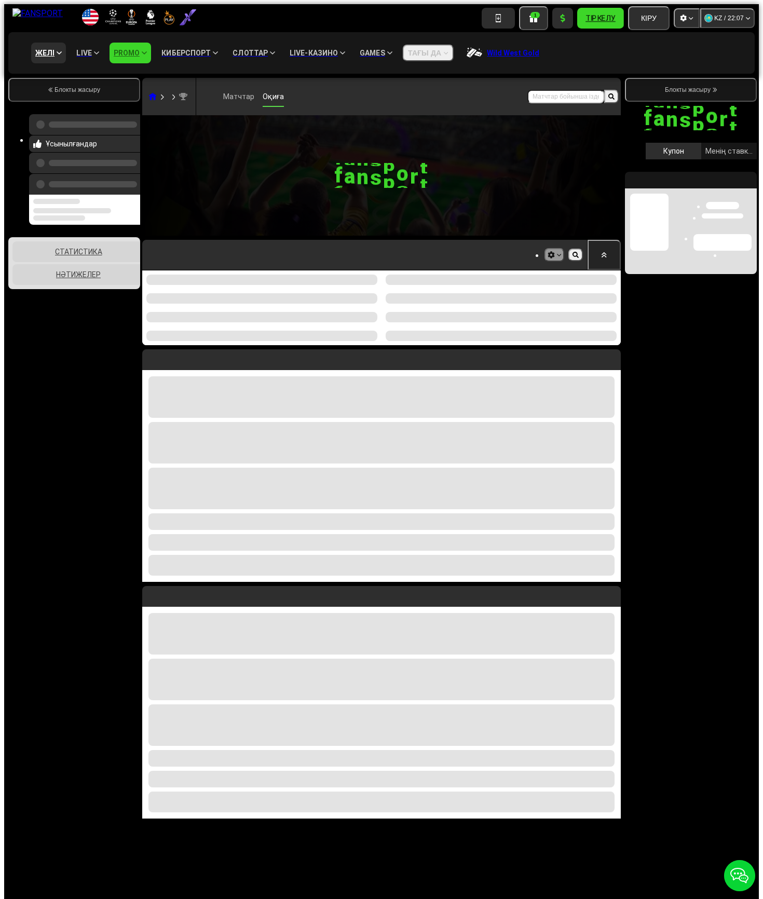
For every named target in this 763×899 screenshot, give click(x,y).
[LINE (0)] (152, 96)
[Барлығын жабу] (604, 255)
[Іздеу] (611, 96)
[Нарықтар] (554, 255)
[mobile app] (498, 18)
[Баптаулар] (687, 18)
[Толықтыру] (562, 18)
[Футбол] (168, 96)
